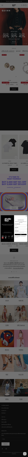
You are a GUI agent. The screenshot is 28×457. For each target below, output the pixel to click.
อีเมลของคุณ (16, 227)
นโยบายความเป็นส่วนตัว (23, 236)
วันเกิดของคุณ (16, 230)
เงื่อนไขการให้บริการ (18, 236)
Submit (21, 234)
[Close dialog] (26, 216)
